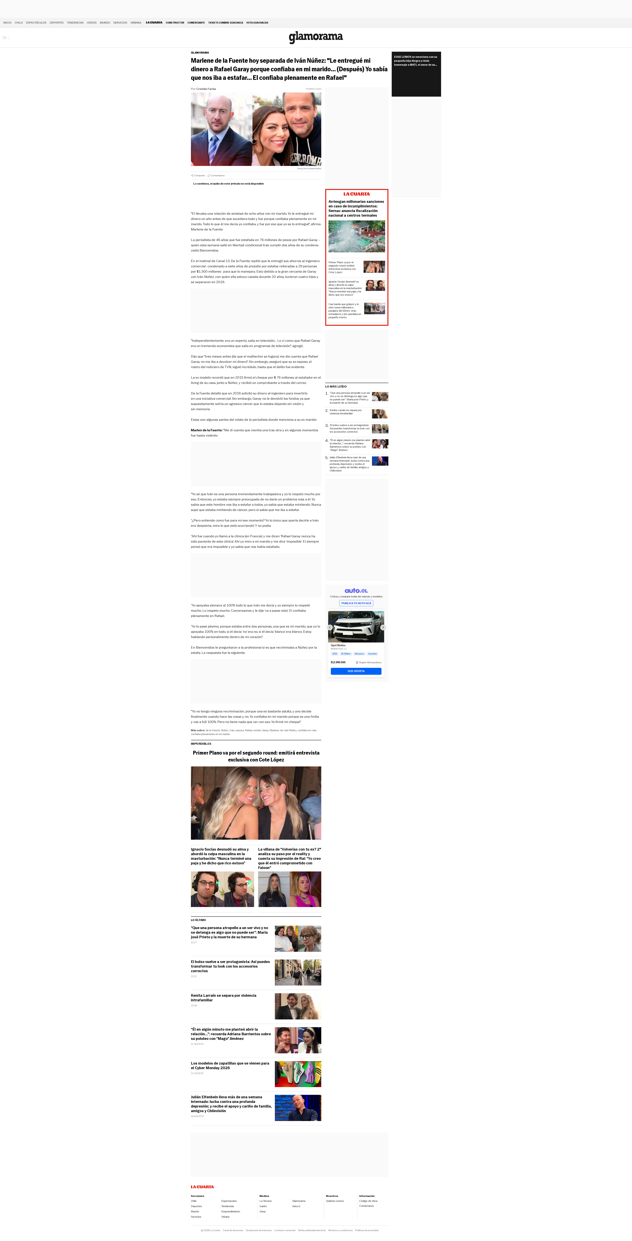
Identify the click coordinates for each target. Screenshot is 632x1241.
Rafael (248, 730)
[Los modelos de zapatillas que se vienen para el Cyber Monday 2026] (298, 1074)
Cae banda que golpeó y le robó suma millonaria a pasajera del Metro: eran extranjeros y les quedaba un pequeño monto (345, 311)
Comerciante (196, 23)
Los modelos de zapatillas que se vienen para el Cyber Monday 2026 (230, 1065)
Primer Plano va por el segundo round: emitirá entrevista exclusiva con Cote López (256, 756)
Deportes (57, 23)
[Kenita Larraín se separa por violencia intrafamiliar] (298, 1006)
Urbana (136, 23)
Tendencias (75, 23)
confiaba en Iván (307, 730)
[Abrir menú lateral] (6, 37)
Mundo (105, 23)
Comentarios (218, 175)
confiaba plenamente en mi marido (210, 734)
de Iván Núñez (288, 730)
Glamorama (200, 52)
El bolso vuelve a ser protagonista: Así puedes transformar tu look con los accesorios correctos (230, 966)
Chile (19, 23)
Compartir (199, 175)
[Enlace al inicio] (357, 194)
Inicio (7, 23)
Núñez (224, 730)
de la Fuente (213, 730)
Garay (265, 730)
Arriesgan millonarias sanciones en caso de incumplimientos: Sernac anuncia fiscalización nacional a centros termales (356, 208)
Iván (232, 730)
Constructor (175, 23)
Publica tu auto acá (356, 603)
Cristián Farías (206, 89)
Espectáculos (36, 23)
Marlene (274, 730)
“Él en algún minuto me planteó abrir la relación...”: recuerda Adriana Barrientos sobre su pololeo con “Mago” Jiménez (231, 1034)
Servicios (120, 23)
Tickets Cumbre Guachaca (225, 23)
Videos (92, 23)
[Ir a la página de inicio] (316, 37)
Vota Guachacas (257, 23)
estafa (257, 730)
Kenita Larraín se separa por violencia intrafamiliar (223, 997)
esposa (240, 730)
